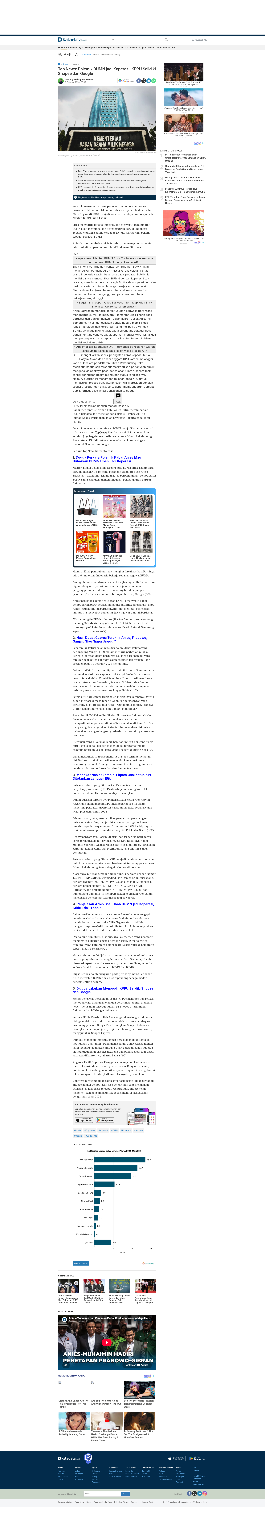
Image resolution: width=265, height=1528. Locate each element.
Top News (101, 432)
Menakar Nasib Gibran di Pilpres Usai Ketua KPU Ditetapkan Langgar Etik (113, 776)
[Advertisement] (183, 293)
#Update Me (91, 1136)
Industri (96, 54)
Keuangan (79, 1474)
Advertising (79, 1502)
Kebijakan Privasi (121, 1502)
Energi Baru (130, 1471)
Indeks (196, 1470)
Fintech (95, 1474)
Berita (64, 47)
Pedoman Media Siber (103, 1502)
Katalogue (180, 1476)
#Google (78, 1136)
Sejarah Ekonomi (115, 1471)
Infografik (146, 1471)
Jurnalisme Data (120, 47)
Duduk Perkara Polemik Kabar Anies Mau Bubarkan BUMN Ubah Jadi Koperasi (107, 459)
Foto (178, 1479)
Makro (77, 1471)
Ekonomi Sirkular (132, 1474)
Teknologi (96, 1482)
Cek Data (146, 1476)
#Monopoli (126, 1130)
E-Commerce (97, 1471)
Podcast (167, 47)
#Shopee (138, 1130)
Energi (117, 54)
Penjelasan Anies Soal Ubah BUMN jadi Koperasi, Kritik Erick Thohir (113, 906)
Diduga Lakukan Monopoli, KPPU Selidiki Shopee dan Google (113, 990)
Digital (81, 47)
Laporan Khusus (165, 1479)
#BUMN (77, 1130)
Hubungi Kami (147, 1502)
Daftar (125, 1494)
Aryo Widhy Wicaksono (81, 79)
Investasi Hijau (131, 1476)
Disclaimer (135, 1502)
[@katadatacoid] (204, 1493)
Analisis (145, 1474)
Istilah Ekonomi (115, 1476)
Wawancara (163, 1476)
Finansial (72, 47)
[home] (59, 47)
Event (195, 1481)
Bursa (77, 1476)
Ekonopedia (91, 47)
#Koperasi (103, 1130)
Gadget (95, 1479)
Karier (89, 1502)
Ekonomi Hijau (104, 47)
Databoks (197, 1479)
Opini (161, 1474)
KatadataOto (198, 1484)
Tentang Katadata (65, 1502)
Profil (111, 1474)
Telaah (162, 1471)
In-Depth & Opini (138, 47)
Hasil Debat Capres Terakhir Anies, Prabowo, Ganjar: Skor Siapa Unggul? (110, 639)
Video (159, 47)
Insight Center (199, 1476)
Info (174, 47)
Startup (94, 1476)
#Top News (89, 1130)
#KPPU (114, 1130)
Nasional (86, 54)
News (178, 1471)
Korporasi (79, 1479)
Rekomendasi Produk (84, 491)
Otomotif (151, 47)
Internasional (107, 54)
